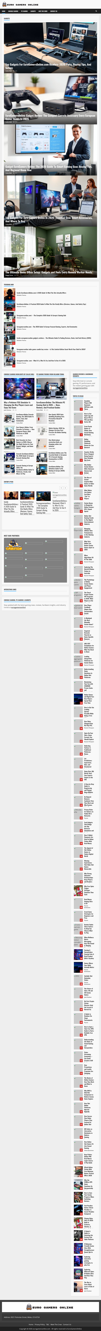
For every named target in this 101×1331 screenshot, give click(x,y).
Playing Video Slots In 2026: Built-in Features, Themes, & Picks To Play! (78, 1222)
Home (3, 11)
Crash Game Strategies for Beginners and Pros (78, 916)
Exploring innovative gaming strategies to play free (78, 1261)
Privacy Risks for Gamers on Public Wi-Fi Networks (78, 814)
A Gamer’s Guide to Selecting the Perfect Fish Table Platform (78, 1235)
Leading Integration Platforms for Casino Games (78, 660)
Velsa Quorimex (89, 1150)
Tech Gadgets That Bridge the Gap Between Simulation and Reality (78, 826)
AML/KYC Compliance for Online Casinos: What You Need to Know (78, 648)
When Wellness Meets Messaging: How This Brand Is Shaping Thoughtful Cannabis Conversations (78, 941)
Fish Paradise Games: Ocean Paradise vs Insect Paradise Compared (78, 1210)
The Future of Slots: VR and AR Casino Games (78, 992)
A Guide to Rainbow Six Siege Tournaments (78, 1018)
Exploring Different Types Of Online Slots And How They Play (78, 1274)
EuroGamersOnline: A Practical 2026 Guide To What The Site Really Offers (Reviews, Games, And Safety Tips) (9, 305)
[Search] (96, 11)
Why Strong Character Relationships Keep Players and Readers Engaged (78, 878)
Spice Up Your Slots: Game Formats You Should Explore (78, 737)
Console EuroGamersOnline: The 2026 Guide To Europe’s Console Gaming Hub (9, 456)
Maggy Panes (9, 275)
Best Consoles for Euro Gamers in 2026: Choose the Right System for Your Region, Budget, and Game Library (9, 444)
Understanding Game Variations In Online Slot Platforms (78, 673)
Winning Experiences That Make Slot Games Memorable (78, 865)
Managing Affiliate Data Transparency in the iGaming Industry (78, 533)
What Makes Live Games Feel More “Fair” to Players (78, 494)
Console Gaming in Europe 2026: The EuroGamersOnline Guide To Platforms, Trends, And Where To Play (9, 469)
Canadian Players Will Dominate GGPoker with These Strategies (78, 405)
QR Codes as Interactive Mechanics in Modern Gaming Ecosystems (78, 1133)
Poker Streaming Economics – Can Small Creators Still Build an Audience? (78, 1056)
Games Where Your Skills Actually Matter (78, 967)
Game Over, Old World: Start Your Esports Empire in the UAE (78, 775)
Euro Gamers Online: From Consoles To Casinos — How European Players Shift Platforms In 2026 (9, 431)
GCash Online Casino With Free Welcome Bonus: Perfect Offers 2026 (78, 1171)
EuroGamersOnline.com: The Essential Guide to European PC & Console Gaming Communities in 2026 (41, 456)
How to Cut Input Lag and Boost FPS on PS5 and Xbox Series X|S (78, 418)
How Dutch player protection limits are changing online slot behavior (41, 444)
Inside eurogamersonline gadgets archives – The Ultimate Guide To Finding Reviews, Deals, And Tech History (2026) (9, 339)
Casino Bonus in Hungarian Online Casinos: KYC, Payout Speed (78, 507)
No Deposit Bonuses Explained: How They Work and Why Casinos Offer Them (78, 801)
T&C (47, 1324)
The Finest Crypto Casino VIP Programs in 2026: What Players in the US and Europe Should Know (78, 597)
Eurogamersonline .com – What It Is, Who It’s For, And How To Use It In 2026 (9, 361)
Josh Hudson (7, 410)
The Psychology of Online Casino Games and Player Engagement (78, 584)
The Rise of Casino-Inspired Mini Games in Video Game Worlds (78, 482)
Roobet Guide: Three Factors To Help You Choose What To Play (78, 929)
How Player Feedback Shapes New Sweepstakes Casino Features (78, 609)
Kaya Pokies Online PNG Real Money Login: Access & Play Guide (78, 1159)
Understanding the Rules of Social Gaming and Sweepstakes (78, 1044)
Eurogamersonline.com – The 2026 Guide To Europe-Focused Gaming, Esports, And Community (9, 327)
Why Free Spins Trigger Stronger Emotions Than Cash (78, 890)
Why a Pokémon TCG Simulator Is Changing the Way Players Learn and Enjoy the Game (19, 389)
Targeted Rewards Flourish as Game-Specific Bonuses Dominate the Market (78, 635)
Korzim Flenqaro (89, 562)
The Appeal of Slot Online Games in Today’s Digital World (78, 852)
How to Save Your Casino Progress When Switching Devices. (78, 1197)
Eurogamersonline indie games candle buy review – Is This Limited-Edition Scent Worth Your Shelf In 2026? (9, 350)
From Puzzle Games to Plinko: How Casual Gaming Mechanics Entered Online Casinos (78, 430)
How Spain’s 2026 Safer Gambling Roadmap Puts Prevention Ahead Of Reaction (41, 418)
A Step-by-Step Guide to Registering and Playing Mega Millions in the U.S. (78, 788)
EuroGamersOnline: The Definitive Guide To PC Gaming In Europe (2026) (41, 469)
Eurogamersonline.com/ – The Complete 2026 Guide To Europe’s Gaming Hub (9, 316)
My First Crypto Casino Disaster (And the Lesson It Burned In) (78, 1005)
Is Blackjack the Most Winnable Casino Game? (78, 622)
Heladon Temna (21, 295)
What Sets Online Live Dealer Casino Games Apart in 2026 (78, 545)
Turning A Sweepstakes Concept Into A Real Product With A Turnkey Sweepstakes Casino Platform (78, 954)
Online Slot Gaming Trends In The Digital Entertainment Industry (78, 520)
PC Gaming (24, 11)
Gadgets (33, 11)
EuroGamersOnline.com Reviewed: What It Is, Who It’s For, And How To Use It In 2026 (60, 506)
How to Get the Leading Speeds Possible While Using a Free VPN (78, 711)
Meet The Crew (43, 11)
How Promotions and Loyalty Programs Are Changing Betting (78, 1069)
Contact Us (53, 11)
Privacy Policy (40, 1324)
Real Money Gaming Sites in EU (78, 903)
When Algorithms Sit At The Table (78, 558)
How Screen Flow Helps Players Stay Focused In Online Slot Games (78, 1120)
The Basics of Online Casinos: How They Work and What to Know (78, 1082)
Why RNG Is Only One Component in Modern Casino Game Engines (78, 1095)
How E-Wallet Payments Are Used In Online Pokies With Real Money (78, 839)
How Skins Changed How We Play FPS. (78, 724)
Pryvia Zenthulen (87, 819)
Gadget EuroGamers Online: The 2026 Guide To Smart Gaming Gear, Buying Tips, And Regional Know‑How (50, 149)
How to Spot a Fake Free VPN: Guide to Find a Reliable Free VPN (78, 1031)
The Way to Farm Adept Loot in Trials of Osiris (78, 1286)
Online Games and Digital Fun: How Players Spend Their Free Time (78, 699)
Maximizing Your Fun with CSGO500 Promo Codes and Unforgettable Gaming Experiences (78, 686)
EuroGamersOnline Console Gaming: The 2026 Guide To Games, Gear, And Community (9, 418)
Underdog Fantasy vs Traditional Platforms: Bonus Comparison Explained (78, 750)
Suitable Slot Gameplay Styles (78, 980)
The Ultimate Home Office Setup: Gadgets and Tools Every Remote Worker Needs (50, 252)
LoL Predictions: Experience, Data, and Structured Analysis (78, 763)
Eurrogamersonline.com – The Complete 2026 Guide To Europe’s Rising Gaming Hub (43, 508)
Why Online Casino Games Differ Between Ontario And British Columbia (78, 469)
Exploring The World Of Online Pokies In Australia (78, 571)
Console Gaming (13, 11)
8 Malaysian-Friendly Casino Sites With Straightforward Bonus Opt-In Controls (78, 1248)
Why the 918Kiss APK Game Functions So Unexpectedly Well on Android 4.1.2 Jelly (78, 1184)
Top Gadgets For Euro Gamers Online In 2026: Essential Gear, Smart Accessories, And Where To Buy (50, 201)
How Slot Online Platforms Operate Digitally (78, 1107)
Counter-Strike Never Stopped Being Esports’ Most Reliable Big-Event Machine (78, 456)
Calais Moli (8, 71)
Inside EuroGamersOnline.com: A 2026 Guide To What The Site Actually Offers (9, 294)
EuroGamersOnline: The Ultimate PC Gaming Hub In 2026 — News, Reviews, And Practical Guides (51, 389)
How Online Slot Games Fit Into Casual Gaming (78, 1146)
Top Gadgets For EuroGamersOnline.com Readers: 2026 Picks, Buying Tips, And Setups (50, 47)
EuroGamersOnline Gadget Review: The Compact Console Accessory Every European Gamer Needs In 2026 (50, 98)
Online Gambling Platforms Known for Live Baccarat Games (78, 443)
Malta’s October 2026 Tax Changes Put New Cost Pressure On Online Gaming (41, 431)
